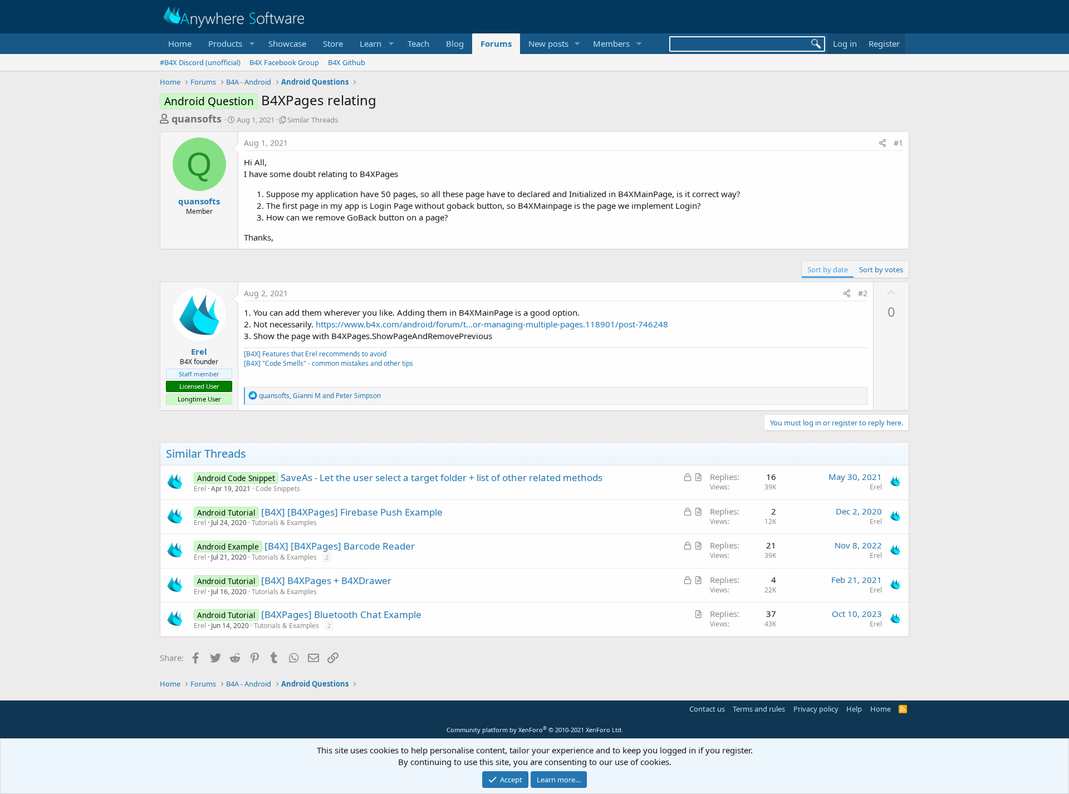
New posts (548, 43)
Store (333, 43)
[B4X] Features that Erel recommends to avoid (315, 354)
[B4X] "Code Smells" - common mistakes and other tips (328, 363)
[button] (230, 43)
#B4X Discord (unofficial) (200, 62)
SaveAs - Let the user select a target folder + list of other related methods (441, 477)
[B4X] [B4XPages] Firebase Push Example (352, 512)
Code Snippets (278, 488)
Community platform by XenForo (535, 730)
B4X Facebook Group (284, 62)
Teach (418, 43)
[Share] (882, 143)
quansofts (196, 118)
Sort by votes (881, 269)
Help (854, 709)
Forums (496, 43)
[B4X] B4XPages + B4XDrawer (326, 580)
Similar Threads (312, 120)
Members (611, 43)
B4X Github (346, 62)
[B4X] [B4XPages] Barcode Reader (339, 546)
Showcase (287, 43)
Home (180, 43)
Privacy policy (815, 709)
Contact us (707, 709)
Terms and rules (759, 709)
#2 (862, 293)
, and (320, 395)
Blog (455, 43)
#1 (898, 143)
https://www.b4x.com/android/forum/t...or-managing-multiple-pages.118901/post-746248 (492, 324)
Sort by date (827, 269)
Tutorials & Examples (284, 522)
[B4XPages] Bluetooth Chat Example (341, 614)
